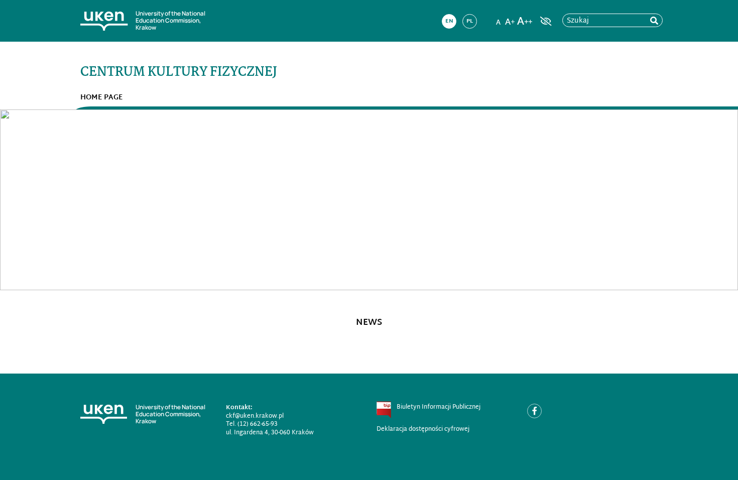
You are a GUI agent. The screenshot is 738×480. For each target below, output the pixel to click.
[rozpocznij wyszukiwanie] (654, 21)
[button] (55, 199)
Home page (101, 97)
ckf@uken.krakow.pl (255, 416)
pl (469, 21)
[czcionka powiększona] (510, 18)
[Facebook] (534, 411)
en (449, 21)
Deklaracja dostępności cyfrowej (423, 429)
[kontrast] (544, 21)
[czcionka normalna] (498, 18)
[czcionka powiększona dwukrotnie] (524, 18)
